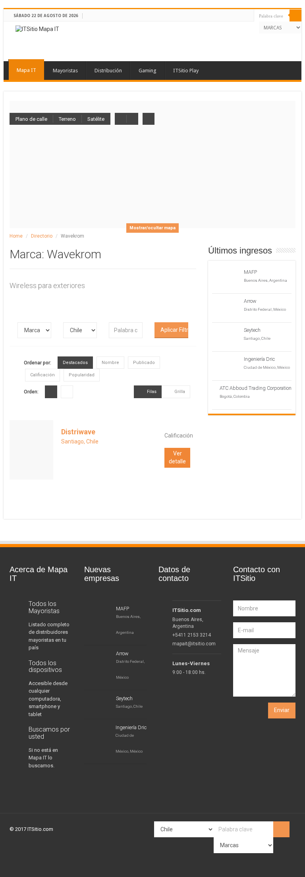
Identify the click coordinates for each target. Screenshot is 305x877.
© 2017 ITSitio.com (31, 829)
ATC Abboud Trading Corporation (255, 388)
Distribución (108, 71)
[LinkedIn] (242, 26)
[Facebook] (227, 26)
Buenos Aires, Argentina (265, 280)
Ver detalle (177, 457)
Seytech (252, 330)
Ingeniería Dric (259, 359)
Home (16, 236)
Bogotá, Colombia (235, 396)
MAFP (250, 272)
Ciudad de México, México (267, 367)
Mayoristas (65, 71)
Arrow (250, 301)
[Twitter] (234, 26)
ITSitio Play (186, 71)
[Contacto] (256, 26)
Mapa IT (26, 70)
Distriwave (78, 432)
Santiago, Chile (79, 441)
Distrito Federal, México (265, 309)
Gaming (147, 71)
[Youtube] (249, 26)
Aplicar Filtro (174, 330)
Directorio (41, 236)
